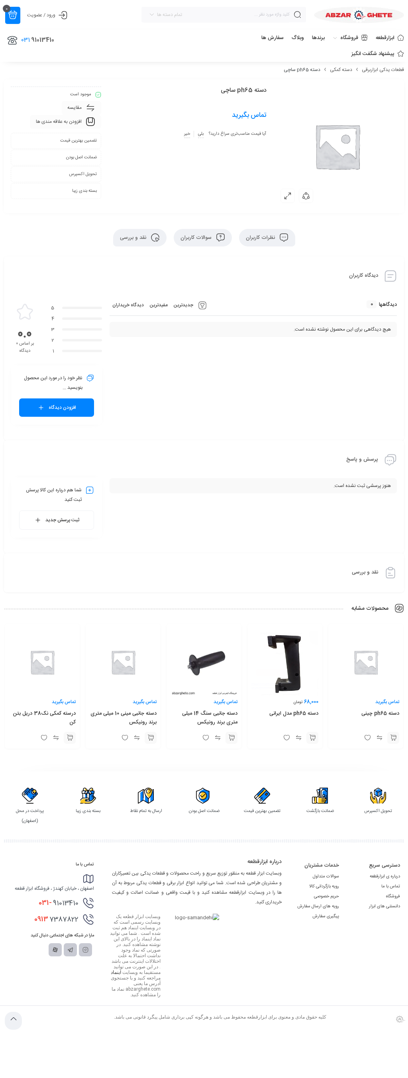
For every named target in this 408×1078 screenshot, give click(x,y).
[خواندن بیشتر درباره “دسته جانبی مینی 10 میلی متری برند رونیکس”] (151, 738)
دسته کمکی (341, 70)
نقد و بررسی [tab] (134, 237)
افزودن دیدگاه (62, 408)
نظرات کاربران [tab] (261, 237)
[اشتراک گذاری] (306, 196)
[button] (312, 738)
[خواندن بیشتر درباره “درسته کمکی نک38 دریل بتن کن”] (70, 738)
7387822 (56, 919)
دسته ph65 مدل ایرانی (293, 713)
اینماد (116, 972)
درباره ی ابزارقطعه (385, 876)
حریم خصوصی (326, 896)
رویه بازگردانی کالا (324, 886)
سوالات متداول (326, 876)
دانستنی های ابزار (384, 906)
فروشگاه (393, 896)
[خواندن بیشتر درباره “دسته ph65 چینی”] (393, 738)
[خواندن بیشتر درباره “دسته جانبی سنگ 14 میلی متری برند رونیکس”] (231, 738)
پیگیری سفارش (325, 916)
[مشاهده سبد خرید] (13, 15)
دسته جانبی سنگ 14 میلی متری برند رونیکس (209, 718)
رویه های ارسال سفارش (318, 906)
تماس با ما (390, 886)
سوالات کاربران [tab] (196, 237)
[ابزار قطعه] (359, 15)
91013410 (58, 903)
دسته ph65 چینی (380, 713)
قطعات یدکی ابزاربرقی (383, 70)
